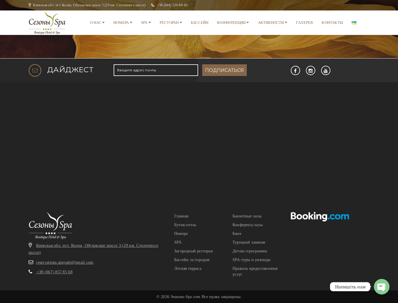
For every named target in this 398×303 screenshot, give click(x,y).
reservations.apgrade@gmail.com (64, 262)
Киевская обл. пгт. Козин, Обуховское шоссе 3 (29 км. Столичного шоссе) (89, 5)
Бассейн (199, 22)
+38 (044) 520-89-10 (172, 5)
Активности (271, 22)
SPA (145, 22)
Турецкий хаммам (249, 242)
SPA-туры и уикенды (252, 260)
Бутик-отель (185, 225)
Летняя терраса (187, 268)
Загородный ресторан (193, 251)
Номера (121, 22)
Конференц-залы (248, 225)
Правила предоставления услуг (255, 271)
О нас (96, 22)
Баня (237, 233)
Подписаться (224, 70)
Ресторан (170, 22)
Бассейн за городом (192, 260)
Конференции (231, 22)
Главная (181, 216)
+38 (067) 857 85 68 (54, 272)
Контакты (332, 22)
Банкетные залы (247, 216)
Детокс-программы (250, 251)
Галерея (304, 22)
